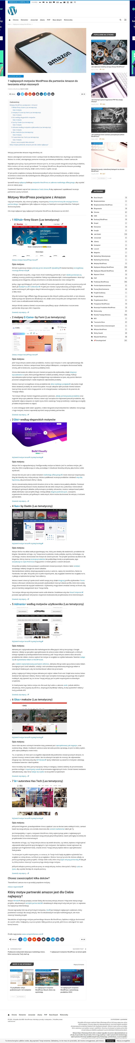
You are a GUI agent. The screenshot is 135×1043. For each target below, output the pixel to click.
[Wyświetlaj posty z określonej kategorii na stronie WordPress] (109, 154)
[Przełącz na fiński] (47, 2)
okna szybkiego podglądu (60, 384)
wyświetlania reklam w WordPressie (30, 660)
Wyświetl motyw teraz (20, 457)
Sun (16, 506)
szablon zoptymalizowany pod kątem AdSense (32, 664)
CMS (95, 216)
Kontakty (34, 2)
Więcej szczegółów (123, 1041)
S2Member (34, 287)
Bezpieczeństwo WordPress (103, 205)
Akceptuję (110, 1041)
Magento (97, 252)
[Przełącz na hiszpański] (68, 2)
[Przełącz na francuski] (50, 2)
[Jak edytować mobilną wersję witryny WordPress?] (109, 52)
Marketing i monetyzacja (102, 256)
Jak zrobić (97, 234)
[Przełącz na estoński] (43, 2)
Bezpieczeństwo (99, 201)
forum (82, 580)
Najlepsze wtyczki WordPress (104, 271)
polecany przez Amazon (40, 268)
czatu (78, 866)
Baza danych (57, 20)
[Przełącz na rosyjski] (40, 2)
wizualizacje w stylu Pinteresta (23, 562)
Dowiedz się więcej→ (19, 312)
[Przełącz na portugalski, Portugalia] (64, 2)
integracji (61, 580)
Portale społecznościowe (102, 285)
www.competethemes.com (32, 934)
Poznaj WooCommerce (101, 289)
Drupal (96, 223)
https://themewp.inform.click (105, 1022)
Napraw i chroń (99, 274)
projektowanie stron (100, 300)
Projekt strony (98, 296)
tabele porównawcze (73, 275)
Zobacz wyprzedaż (15, 887)
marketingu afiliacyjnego (52, 475)
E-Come (28, 317)
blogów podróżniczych (59, 492)
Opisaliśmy (55, 268)
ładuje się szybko (38, 772)
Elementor (24, 20)
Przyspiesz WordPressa (102, 304)
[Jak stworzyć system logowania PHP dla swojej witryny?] (109, 85)
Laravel (96, 249)
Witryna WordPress (100, 329)
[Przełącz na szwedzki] (71, 2)
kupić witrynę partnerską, (70, 859)
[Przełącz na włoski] (57, 2)
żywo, (14, 869)
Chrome (15, 20)
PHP (48, 20)
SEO (95, 318)
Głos (17, 699)
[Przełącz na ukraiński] (75, 2)
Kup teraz (32, 260)
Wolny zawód (98, 333)
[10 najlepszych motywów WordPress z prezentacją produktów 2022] (72, 977)
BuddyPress (23, 287)
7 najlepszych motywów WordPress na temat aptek (68, 952)
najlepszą (22, 182)
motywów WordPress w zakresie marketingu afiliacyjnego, (53, 182)
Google (96, 230)
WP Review (40, 760)
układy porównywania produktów (68, 396)
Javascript (34, 20)
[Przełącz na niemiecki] (54, 2)
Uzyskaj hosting (36, 457)
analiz (66, 685)
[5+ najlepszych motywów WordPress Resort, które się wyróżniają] (47, 977)
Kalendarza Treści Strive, (40, 189)
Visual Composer (76, 592)
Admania (19, 604)
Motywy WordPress (16, 970)
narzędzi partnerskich (33, 903)
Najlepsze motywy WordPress (16, 76)
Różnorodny (68, 20)
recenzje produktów (37, 559)
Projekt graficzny (99, 293)
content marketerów (56, 829)
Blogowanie (98, 208)
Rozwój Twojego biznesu (102, 315)
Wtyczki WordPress (100, 337)
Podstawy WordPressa (98, 40)
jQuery (42, 20)
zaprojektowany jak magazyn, (66, 745)
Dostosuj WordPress (100, 219)
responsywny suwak (32, 769)
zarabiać (77, 566)
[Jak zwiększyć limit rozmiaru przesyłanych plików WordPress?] (109, 120)
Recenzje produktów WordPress (104, 307)
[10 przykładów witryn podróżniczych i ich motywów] (21, 977)
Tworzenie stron (99, 322)
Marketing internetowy (101, 260)
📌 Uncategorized (97, 108)
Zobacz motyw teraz (19, 260)
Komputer (97, 245)
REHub (18, 219)
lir (15, 781)
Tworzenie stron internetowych (104, 326)
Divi (16, 419)
